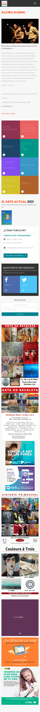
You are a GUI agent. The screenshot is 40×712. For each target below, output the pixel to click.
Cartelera (5, 114)
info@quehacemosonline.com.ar (20, 248)
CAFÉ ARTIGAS (7, 48)
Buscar (19, 314)
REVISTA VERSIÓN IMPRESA (10, 205)
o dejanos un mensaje (14, 256)
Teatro (12, 114)
